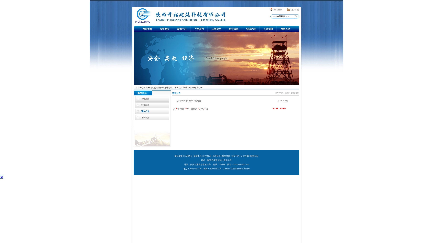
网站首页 (147, 29)
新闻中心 (182, 29)
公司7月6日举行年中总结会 (189, 101)
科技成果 (233, 29)
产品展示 (199, 29)
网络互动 (285, 29)
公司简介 (164, 29)
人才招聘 (268, 29)
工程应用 (216, 29)
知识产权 (251, 29)
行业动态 (145, 105)
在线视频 (145, 117)
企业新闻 (145, 99)
